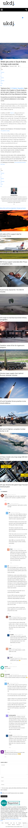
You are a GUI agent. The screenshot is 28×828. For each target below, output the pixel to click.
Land (11, 822)
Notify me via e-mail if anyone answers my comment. (12, 793)
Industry (9, 824)
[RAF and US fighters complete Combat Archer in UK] (14, 415)
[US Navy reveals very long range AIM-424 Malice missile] (14, 443)
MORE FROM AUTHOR (19, 208)
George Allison (5, 66)
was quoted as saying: (5, 130)
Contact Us (18, 824)
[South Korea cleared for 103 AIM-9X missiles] (14, 276)
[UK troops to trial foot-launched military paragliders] (14, 304)
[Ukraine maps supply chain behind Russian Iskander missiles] (14, 360)
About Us (13, 824)
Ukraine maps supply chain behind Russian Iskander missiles (11, 374)
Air (1, 59)
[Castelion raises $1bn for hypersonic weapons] (14, 332)
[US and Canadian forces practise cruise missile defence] (14, 387)
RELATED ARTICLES (6, 208)
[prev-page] (0, 489)
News (2, 822)
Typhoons (12, 112)
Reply (5, 500)
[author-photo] (14, 191)
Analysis (19, 822)
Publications (24, 822)
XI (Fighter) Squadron (17, 88)
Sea (14, 822)
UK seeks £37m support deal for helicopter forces (10, 235)
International (7, 822)
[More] (14, 85)
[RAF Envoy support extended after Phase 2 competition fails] (14, 248)
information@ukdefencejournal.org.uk (13, 819)
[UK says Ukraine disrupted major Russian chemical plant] (14, 471)
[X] (14, 204)
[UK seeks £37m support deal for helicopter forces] (14, 220)
